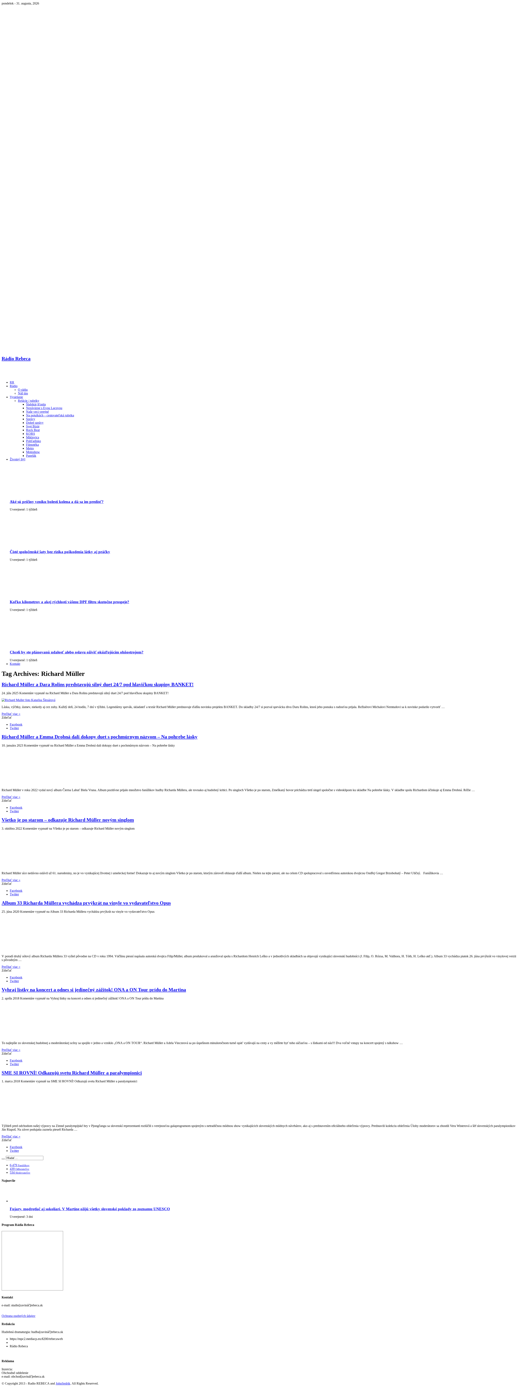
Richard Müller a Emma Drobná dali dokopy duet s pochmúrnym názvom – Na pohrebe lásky (99, 736)
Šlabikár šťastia (36, 404)
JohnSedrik (63, 1383)
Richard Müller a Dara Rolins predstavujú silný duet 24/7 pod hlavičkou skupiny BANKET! (98, 684)
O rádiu (23, 389)
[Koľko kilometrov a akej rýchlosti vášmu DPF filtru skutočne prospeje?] (41, 594)
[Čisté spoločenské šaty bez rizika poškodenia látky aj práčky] (41, 544)
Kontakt (15, 663)
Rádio (14, 386)
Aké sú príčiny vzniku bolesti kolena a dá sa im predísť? (57, 502)
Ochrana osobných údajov (18, 1316)
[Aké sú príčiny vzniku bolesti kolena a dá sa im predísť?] (41, 493)
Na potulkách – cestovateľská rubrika (50, 415)
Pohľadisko (33, 441)
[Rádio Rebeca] (21, 375)
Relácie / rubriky (28, 400)
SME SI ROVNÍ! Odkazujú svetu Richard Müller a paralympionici (72, 1072)
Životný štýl (17, 459)
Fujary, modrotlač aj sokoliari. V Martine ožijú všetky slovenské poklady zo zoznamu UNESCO (90, 1209)
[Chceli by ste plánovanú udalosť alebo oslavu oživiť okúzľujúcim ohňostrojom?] (41, 644)
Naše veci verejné (37, 411)
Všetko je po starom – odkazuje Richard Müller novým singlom (68, 820)
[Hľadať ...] (3, 1159)
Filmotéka (32, 444)
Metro (30, 448)
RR (12, 382)
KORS (30, 433)
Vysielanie (16, 397)
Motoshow (33, 452)
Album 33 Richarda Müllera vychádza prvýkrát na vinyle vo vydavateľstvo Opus (86, 903)
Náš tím (23, 393)
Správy (30, 419)
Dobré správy (35, 422)
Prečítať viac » (11, 714)
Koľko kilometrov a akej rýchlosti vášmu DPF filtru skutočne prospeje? (69, 602)
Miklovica (32, 437)
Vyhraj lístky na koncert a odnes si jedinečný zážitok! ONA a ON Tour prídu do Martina (94, 989)
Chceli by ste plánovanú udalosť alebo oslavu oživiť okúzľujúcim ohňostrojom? (76, 652)
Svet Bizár (32, 426)
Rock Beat (33, 430)
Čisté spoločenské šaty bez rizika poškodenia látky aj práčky (60, 552)
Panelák (31, 455)
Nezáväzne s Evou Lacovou (44, 408)
